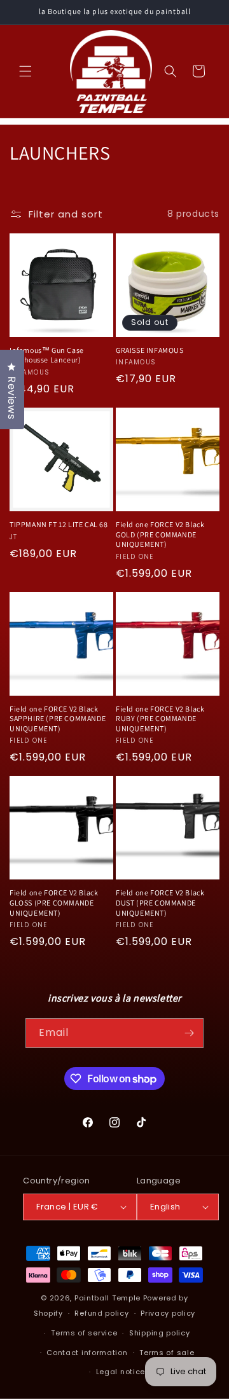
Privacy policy (168, 1313)
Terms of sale (166, 1352)
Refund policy (101, 1313)
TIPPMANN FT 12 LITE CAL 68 (59, 524)
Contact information (86, 1352)
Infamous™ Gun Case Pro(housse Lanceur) (47, 355)
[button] (25, 71)
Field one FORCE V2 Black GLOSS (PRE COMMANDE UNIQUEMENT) (54, 902)
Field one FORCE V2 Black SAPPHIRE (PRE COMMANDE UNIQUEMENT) (58, 718)
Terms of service (84, 1333)
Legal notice (120, 1372)
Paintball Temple (107, 1298)
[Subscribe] (189, 1033)
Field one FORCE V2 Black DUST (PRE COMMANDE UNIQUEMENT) (160, 902)
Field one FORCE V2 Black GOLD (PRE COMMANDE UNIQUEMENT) (160, 534)
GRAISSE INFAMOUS (150, 350)
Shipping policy (159, 1333)
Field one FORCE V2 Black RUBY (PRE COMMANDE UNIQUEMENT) (160, 718)
